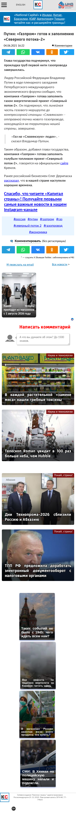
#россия (19, 219)
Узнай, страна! (63, 475)
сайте (64, 163)
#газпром (47, 219)
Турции (59, 19)
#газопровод (53, 226)
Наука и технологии (60, 355)
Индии (47, 15)
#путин (33, 219)
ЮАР (32, 19)
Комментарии (63, 45)
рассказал (11, 181)
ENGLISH (20, 4)
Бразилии (21, 19)
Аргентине (44, 19)
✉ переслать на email (20, 264)
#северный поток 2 (28, 226)
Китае (57, 15)
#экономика (38, 232)
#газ (59, 219)
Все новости (59, 264)
